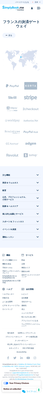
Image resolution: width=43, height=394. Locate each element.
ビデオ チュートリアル (11, 305)
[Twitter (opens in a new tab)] (15, 358)
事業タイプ (26, 267)
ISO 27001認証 (28, 348)
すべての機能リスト (9, 260)
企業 (23, 264)
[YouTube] (28, 358)
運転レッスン (8, 237)
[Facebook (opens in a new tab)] (8, 358)
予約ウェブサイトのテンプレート (11, 272)
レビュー (25, 294)
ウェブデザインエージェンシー (31, 325)
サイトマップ (7, 309)
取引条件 (11, 333)
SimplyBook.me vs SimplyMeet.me (9, 277)
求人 (23, 309)
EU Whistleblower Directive (24, 379)
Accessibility (21, 352)
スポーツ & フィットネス (13, 221)
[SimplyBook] (13, 8)
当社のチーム (27, 301)
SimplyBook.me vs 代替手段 (11, 281)
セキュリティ (14, 348)
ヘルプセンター (8, 294)
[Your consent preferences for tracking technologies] (39, 390)
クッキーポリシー (21, 340)
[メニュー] (39, 8)
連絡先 (24, 305)
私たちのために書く (29, 317)
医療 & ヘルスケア (10, 206)
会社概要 (25, 298)
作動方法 (5, 298)
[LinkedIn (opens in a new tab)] (21, 358)
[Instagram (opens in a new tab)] (35, 358)
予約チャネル (7, 267)
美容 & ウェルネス (10, 182)
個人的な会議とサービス (12, 214)
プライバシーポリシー (13, 337)
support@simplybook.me (20, 373)
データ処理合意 (32, 337)
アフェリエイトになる (30, 320)
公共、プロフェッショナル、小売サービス (14, 198)
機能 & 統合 (6, 264)
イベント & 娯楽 (9, 229)
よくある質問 (7, 301)
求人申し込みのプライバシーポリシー (21, 344)
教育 (4, 190)
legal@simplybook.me (26, 375)
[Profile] (32, 8)
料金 (23, 260)
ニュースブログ (27, 313)
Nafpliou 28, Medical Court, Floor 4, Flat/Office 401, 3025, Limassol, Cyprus (22, 365)
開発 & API (26, 271)
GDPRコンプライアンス (27, 333)
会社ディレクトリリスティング (31, 276)
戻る (10, 35)
